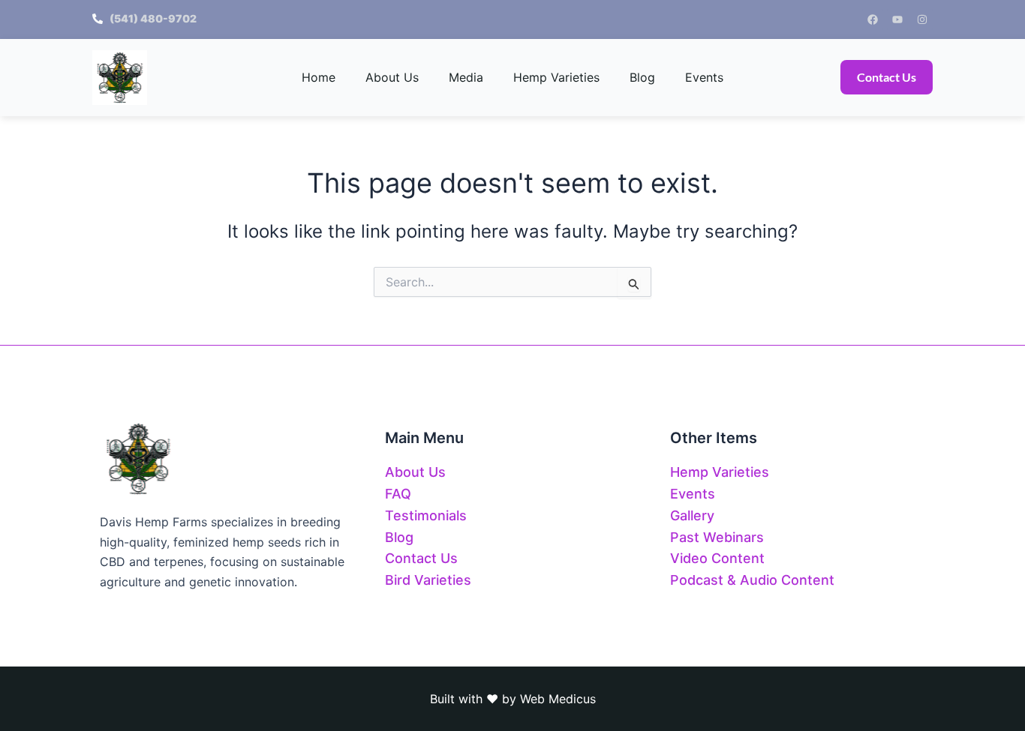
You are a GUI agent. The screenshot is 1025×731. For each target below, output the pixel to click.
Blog (642, 77)
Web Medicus (558, 698)
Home (318, 77)
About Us (392, 77)
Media (466, 77)
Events (704, 77)
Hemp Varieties (556, 77)
